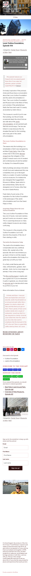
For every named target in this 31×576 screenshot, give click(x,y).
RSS (19, 369)
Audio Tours (6, 379)
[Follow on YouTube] (15, 349)
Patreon (18, 85)
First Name (6, 451)
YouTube (10, 369)
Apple (5, 369)
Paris (9, 52)
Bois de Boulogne (12, 276)
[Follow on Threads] (19, 349)
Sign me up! (15, 468)
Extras (14, 376)
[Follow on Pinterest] (8, 349)
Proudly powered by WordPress (10, 572)
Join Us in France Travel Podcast (12, 10)
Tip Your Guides (7, 376)
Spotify (15, 369)
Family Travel (15, 50)
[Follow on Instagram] (11, 349)
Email (4, 444)
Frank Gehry (13, 151)
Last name (6, 459)
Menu (16, 17)
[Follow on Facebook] (4, 349)
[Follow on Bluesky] (22, 349)
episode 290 (9, 283)
